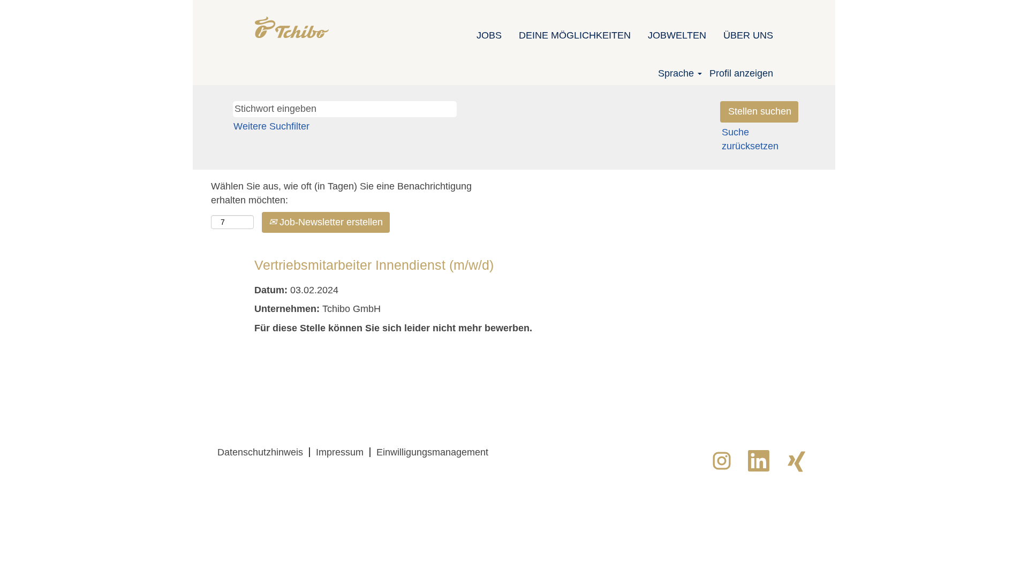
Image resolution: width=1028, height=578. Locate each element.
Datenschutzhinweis (260, 452)
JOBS (489, 35)
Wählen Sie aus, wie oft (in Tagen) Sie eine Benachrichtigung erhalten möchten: (341, 193)
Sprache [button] (677, 73)
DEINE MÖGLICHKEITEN (575, 35)
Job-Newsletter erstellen (330, 222)
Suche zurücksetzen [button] (750, 139)
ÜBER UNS (748, 35)
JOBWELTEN (677, 35)
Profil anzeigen (741, 73)
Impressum (340, 452)
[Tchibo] (291, 27)
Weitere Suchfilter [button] (271, 126)
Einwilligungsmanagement (432, 452)
